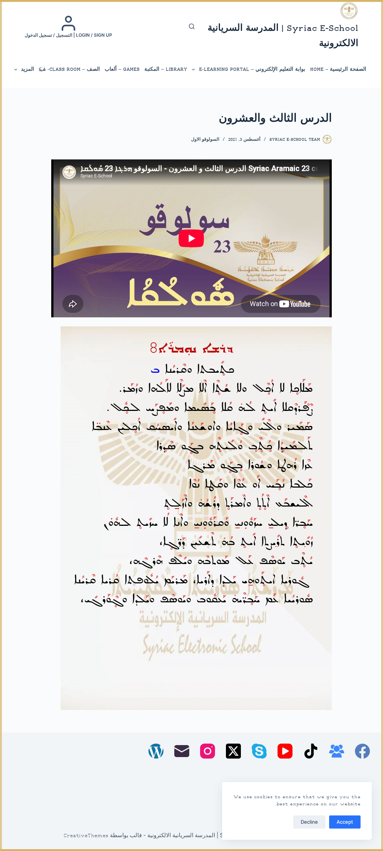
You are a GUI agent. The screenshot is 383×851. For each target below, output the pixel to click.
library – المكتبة (165, 69)
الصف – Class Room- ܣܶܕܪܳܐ (69, 69)
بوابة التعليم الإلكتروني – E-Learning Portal (252, 69)
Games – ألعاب (122, 69)
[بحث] (191, 26)
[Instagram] (207, 751)
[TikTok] (310, 751)
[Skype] (259, 751)
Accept (345, 822)
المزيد (27, 69)
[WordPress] (155, 751)
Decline (309, 822)
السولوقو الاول (205, 139)
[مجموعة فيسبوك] (336, 751)
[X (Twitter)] (233, 751)
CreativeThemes (86, 836)
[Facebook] (362, 751)
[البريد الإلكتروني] (181, 751)
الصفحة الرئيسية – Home (338, 69)
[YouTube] (285, 751)
